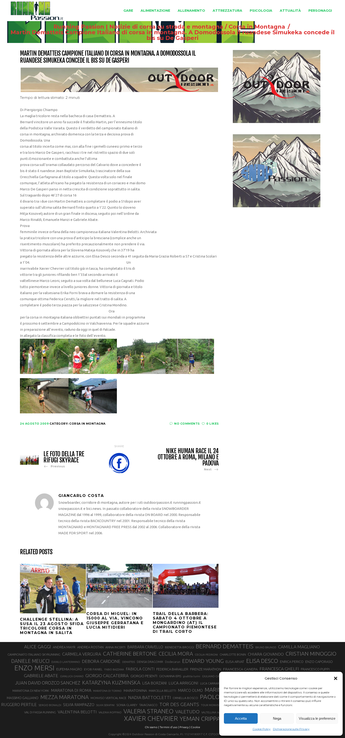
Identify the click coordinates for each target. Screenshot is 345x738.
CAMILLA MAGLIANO (299, 646)
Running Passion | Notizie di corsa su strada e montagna (138, 27)
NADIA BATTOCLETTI (149, 697)
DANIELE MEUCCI (30, 661)
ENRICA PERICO (291, 662)
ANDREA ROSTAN (90, 647)
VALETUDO (187, 711)
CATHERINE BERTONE (130, 653)
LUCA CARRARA (210, 683)
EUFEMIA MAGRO (69, 669)
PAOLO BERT (218, 697)
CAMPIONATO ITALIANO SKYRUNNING (34, 654)
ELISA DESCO (262, 661)
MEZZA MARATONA (64, 697)
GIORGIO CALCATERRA (107, 675)
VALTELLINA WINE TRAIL (216, 712)
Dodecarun (172, 661)
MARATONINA (135, 690)
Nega (277, 718)
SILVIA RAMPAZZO (78, 705)
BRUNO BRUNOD (265, 647)
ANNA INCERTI (115, 647)
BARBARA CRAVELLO (145, 647)
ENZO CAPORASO (319, 662)
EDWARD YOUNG (203, 661)
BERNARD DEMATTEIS (224, 646)
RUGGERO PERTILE (19, 704)
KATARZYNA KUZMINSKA (111, 682)
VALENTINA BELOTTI (77, 712)
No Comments (187, 423)
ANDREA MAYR (64, 647)
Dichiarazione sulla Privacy (291, 729)
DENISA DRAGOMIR (150, 661)
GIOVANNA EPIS (170, 676)
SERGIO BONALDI (49, 705)
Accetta (241, 718)
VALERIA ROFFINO (110, 712)
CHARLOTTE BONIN (233, 654)
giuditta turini (191, 676)
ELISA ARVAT (235, 662)
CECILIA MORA (176, 654)
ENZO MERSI (34, 668)
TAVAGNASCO (148, 705)
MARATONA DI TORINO (107, 690)
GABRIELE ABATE (41, 675)
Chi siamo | (152, 727)
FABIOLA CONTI (140, 669)
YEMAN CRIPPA (200, 719)
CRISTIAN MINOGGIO (311, 653)
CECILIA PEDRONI (206, 654)
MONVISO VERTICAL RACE (108, 698)
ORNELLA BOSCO (185, 698)
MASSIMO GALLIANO (22, 698)
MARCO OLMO (190, 690)
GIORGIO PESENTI (143, 676)
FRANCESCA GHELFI (279, 668)
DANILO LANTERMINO (65, 661)
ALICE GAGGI (37, 646)
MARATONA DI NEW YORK (30, 690)
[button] (335, 678)
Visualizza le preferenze (317, 718)
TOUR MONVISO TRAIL (215, 705)
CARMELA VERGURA (81, 654)
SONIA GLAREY (126, 705)
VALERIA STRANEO (148, 711)
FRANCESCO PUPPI (315, 669)
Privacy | (185, 727)
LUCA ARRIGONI (183, 683)
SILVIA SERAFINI (105, 705)
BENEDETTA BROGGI (179, 647)
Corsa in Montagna (257, 27)
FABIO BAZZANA (114, 669)
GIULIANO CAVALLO (214, 676)
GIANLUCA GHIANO (72, 676)
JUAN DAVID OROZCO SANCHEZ (47, 682)
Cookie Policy (262, 729)
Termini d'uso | (169, 727)
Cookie (195, 727)
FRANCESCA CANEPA (240, 669)
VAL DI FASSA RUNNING (40, 712)
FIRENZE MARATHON (205, 669)
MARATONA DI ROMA (71, 690)
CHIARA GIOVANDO (266, 654)
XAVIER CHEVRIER (151, 718)
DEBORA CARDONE (101, 661)
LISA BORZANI (154, 683)
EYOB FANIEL (93, 669)
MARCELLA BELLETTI (162, 690)
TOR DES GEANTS (179, 704)
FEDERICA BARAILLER (172, 669)
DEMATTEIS (128, 662)
